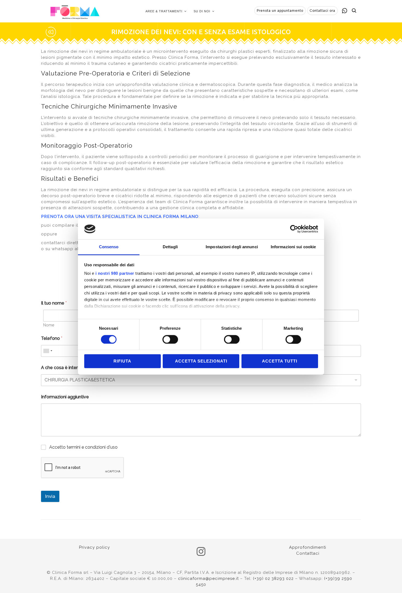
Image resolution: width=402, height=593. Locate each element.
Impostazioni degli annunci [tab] (232, 247)
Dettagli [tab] (170, 247)
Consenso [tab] (109, 247)
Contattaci (307, 553)
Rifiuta (122, 361)
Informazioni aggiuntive (65, 396)
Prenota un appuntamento (280, 11)
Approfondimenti (307, 547)
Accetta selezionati (201, 361)
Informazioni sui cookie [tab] (293, 247)
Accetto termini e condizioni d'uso (83, 447)
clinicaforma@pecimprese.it (208, 578)
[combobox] (47, 351)
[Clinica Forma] (75, 11)
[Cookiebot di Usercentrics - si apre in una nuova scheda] (294, 229)
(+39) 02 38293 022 (273, 578)
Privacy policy (94, 547)
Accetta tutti (279, 361)
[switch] (170, 339)
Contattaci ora (322, 11)
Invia (50, 496)
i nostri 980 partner (114, 273)
